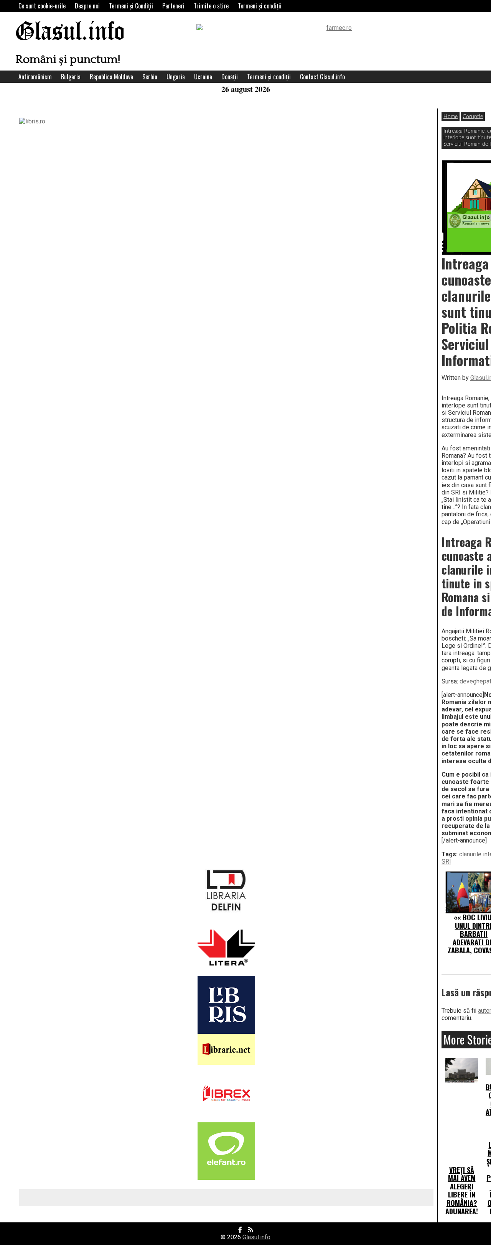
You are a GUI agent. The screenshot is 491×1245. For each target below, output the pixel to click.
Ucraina (203, 76)
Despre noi (87, 5)
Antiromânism (35, 76)
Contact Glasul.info (322, 76)
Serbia (149, 76)
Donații (229, 76)
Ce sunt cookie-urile (42, 5)
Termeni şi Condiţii (131, 5)
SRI (446, 861)
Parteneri (173, 5)
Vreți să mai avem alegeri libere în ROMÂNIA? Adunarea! (461, 1190)
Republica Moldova (111, 76)
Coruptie (473, 116)
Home (450, 116)
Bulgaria (71, 76)
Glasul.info (70, 32)
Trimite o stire (211, 5)
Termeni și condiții (260, 5)
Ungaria (175, 76)
